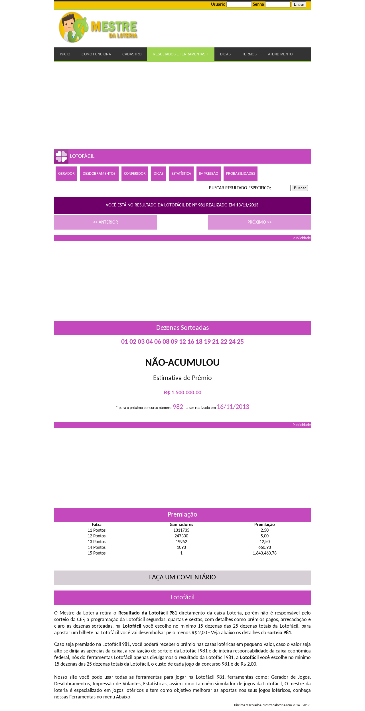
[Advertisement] (182, 105)
